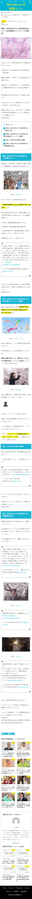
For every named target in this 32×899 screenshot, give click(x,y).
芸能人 (12, 733)
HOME (4, 12)
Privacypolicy (19, 888)
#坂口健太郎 (9, 615)
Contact (27, 888)
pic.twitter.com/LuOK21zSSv (11, 618)
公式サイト (18, 605)
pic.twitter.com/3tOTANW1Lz (14, 680)
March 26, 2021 (22, 572)
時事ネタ (9, 12)
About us (9, 891)
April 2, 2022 (16, 481)
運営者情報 (24, 891)
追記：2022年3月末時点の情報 (14, 140)
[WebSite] (16, 843)
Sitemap (11, 888)
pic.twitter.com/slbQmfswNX (11, 565)
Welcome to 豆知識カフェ (16, 6)
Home (5, 888)
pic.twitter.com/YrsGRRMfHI (11, 264)
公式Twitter (18, 194)
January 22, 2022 (8, 271)
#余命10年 (8, 262)
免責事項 (16, 891)
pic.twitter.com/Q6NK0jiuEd (21, 474)
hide (11, 124)
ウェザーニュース (18, 338)
